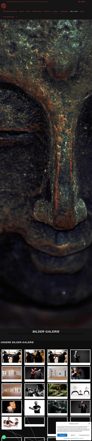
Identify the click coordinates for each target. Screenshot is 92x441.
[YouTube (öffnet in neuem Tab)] (83, 1)
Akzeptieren (62, 435)
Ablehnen (73, 435)
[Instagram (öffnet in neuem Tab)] (81, 1)
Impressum (81, 438)
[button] (89, 423)
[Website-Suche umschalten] (16, 17)
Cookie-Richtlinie (67, 438)
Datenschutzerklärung (75, 438)
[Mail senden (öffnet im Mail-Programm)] (84, 1)
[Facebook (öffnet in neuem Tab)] (79, 1)
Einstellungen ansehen (84, 435)
